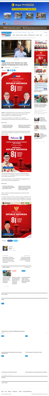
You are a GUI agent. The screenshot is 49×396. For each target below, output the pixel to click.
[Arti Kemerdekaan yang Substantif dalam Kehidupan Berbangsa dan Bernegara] (12, 343)
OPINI (3, 303)
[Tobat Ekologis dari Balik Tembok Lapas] (12, 363)
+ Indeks (28, 32)
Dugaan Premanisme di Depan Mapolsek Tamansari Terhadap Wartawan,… (40, 136)
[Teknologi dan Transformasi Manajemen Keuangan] (24, 316)
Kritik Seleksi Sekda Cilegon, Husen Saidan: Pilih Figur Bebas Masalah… (40, 128)
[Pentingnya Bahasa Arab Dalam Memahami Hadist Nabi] (36, 363)
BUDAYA (25, 35)
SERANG (3, 61)
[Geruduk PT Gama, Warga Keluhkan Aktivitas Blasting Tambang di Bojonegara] (7, 273)
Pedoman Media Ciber (27, 391)
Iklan (16, 32)
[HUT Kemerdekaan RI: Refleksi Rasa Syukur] (36, 343)
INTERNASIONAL (31, 35)
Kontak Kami (24, 32)
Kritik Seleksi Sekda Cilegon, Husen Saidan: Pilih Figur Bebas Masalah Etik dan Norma (8, 187)
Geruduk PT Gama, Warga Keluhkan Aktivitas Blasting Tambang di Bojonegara (7, 126)
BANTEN (18, 35)
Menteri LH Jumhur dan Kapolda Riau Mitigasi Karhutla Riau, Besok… (40, 119)
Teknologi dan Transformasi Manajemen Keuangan (13, 331)
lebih (32, 32)
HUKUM (37, 35)
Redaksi (19, 32)
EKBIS (21, 35)
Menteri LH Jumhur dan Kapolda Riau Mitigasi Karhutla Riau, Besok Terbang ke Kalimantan (25, 126)
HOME (14, 35)
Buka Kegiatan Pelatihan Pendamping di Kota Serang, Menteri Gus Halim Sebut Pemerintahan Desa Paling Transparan (9, 260)
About (13, 32)
